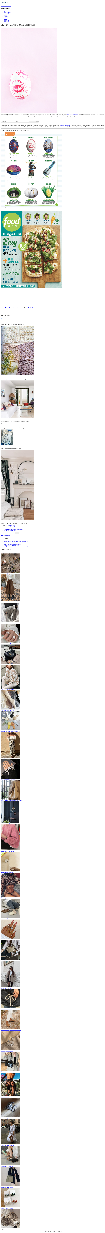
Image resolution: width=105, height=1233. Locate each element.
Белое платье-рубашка (6, 1118)
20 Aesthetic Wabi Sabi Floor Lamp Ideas (12, 544)
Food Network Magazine (72, 114)
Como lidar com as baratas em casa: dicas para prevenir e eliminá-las (19, 546)
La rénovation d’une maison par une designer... (12, 419)
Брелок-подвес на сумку (6, 988)
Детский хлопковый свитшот (7, 1208)
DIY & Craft (6, 11)
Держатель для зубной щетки (7, 851)
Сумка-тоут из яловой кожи (7, 939)
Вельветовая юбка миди (6, 573)
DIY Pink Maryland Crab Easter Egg (12, 308)
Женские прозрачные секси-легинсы (9, 1072)
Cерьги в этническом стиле (7, 552)
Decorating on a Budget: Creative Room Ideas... (12, 521)
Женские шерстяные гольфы (7, 689)
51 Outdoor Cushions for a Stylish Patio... (11, 425)
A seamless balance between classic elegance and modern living (17, 543)
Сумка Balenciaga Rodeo (6, 644)
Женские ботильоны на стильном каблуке (10, 601)
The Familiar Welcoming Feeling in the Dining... (12, 322)
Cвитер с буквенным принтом (7, 664)
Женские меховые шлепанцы (7, 710)
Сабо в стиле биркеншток (6, 1009)
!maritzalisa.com (5, 526)
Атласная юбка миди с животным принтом (10, 731)
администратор (11, 525)
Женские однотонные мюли (7, 898)
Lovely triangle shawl (6, 446)
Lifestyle (5, 15)
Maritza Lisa (31, 308)
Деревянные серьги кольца (7, 1187)
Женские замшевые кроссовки (8, 1145)
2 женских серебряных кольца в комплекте (10, 623)
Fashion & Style (7, 13)
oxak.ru (5, 19)
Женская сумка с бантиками (7, 1051)
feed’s (5, 17)
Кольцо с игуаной (5, 1097)
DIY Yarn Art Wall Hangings (10, 530)
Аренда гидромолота (5, 535)
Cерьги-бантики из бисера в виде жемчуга (10, 758)
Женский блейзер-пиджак (7, 960)
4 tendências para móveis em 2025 (11, 545)
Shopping (6, 16)
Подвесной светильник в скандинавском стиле (11, 800)
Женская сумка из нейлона (7, 1166)
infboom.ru (6, 20)
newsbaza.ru (6, 21)
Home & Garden (7, 12)
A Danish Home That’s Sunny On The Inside (13, 529)
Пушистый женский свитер (7, 823)
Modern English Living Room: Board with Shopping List (16, 541)
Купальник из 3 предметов (7, 872)
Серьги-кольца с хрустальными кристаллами (11, 1030)
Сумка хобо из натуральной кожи (8, 779)
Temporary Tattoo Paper (65, 125)
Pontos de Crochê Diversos (7, 376)
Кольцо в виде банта (5, 919)
